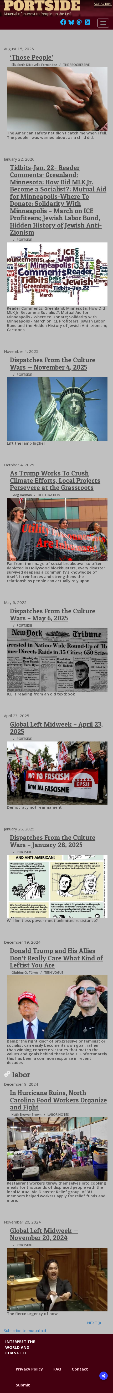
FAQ (57, 1369)
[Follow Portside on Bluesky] (71, 23)
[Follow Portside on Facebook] (63, 23)
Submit (23, 1385)
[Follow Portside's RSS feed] (87, 23)
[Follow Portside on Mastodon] (79, 23)
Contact (80, 1369)
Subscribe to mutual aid (25, 1330)
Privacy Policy (29, 1369)
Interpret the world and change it (20, 1347)
